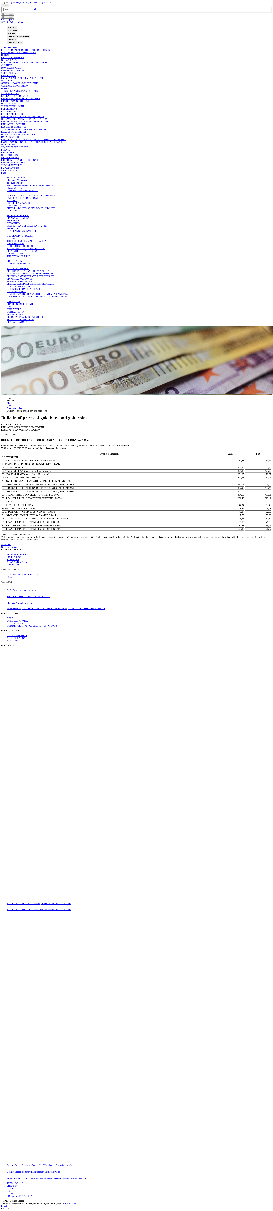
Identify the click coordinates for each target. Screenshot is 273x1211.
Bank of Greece (39, 903)
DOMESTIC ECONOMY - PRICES (18, 134)
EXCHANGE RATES (17, 623)
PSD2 (9, 577)
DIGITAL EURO (9, 103)
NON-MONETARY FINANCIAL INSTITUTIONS (25, 119)
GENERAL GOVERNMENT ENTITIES (20, 83)
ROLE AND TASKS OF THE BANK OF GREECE (25, 50)
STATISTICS (13, 559)
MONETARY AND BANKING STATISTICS (22, 116)
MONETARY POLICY (12, 68)
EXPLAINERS (8, 152)
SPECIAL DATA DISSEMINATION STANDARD (24, 129)
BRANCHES (13, 564)
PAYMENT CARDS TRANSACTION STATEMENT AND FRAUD (33, 139)
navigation (16, 2)
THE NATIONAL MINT (12, 106)
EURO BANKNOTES (17, 621)
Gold (9, 405)
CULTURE (6, 65)
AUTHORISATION (16, 638)
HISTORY (6, 55)
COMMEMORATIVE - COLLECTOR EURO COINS (32, 626)
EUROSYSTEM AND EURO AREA (18, 52)
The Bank (11, 177)
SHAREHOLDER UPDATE (14, 147)
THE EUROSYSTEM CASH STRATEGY (21, 91)
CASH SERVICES (10, 93)
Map (19, 603)
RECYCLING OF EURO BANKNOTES (20, 98)
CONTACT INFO (9, 155)
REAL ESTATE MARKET (13, 132)
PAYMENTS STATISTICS (13, 127)
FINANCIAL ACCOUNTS (14, 124)
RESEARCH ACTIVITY (13, 111)
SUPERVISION (8, 73)
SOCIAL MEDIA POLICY (19, 1196)
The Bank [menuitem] (12, 27)
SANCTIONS (13, 640)
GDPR (10, 1188)
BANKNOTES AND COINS (14, 96)
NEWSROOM (8, 144)
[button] (33, 9)
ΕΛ (7, 20)
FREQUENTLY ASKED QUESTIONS (19, 160)
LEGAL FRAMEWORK (12, 57)
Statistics (11, 188)
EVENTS (5, 150)
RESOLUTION (8, 75)
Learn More (70, 1203)
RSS (9, 1191)
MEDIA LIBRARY (10, 157)
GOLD (10, 618)
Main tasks (11, 180)
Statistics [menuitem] (12, 39)
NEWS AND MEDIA (17, 562)
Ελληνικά (10, 168)
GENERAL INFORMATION (14, 86)
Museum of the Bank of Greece (46, 1178)
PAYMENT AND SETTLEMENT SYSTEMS (22, 78)
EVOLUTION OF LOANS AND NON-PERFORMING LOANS (31, 142)
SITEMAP (12, 1186)
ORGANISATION (9, 60)
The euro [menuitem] (11, 33)
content (32, 2)
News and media (14, 190)
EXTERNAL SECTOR (12, 114)
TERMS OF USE (15, 1183)
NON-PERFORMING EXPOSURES (24, 574)
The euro (11, 183)
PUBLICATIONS (9, 109)
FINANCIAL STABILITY (13, 70)
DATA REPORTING (11, 137)
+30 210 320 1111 (28, 596)
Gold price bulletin (15, 408)
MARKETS (6, 80)
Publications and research (18, 185)
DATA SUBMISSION (17, 635)
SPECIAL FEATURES (11, 165)
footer (45, 2)
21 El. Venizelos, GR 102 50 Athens (56, 608)
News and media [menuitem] (15, 42)
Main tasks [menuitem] (12, 30)
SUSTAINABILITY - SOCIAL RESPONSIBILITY (25, 62)
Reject (4, 1206)
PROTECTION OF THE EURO (16, 101)
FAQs (22, 590)
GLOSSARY (13, 1193)
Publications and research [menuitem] (18, 36)
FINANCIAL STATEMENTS (15, 162)
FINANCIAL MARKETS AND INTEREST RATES (25, 121)
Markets (10, 403)
